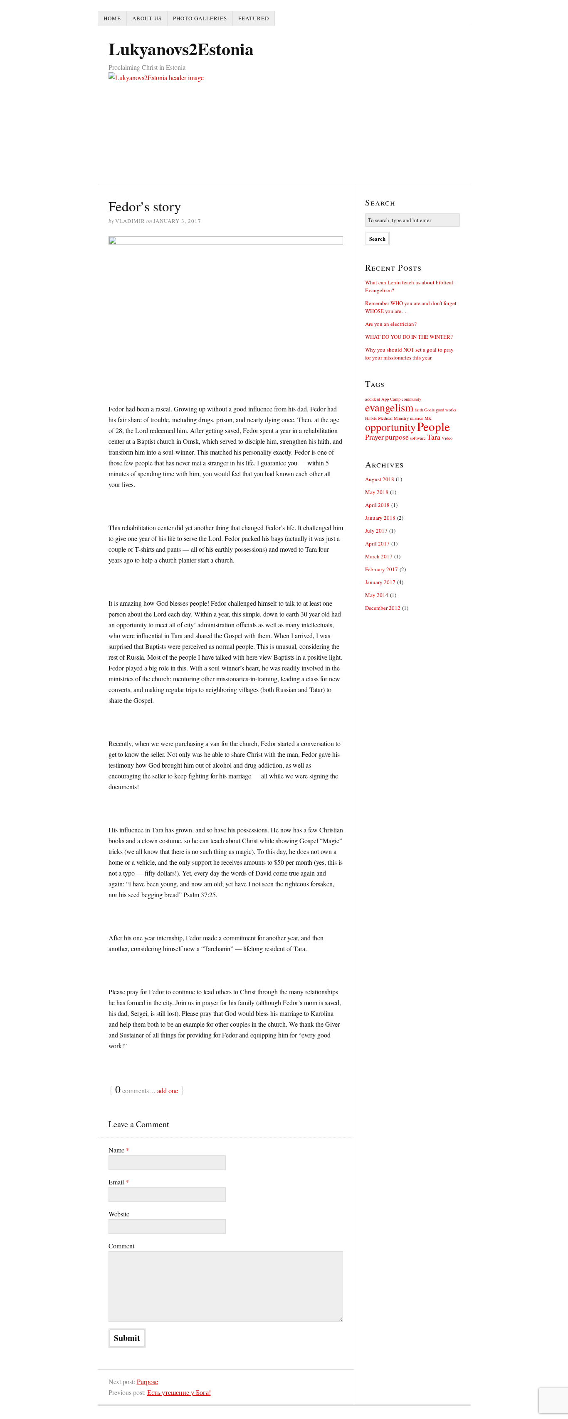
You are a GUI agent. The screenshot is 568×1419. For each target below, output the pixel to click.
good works (446, 410)
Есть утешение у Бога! (179, 1392)
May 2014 (376, 595)
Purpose (147, 1381)
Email (119, 1181)
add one (167, 1090)
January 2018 (380, 517)
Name (119, 1149)
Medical (385, 418)
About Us (147, 18)
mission (416, 418)
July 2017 (376, 530)
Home (112, 18)
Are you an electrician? (391, 324)
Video (447, 438)
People (433, 426)
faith (419, 410)
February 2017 (381, 569)
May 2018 (376, 492)
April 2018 (377, 505)
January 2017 (380, 582)
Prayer (374, 437)
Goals (429, 410)
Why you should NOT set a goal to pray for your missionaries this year (409, 353)
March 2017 (379, 556)
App (385, 399)
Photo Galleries (200, 18)
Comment (121, 1245)
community (411, 399)
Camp (395, 399)
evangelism (389, 407)
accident (372, 399)
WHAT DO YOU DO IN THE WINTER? (409, 336)
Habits (371, 418)
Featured (253, 18)
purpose (397, 437)
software (418, 438)
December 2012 (382, 608)
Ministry (401, 418)
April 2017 (377, 543)
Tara (433, 437)
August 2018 (379, 479)
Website (119, 1213)
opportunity (390, 426)
